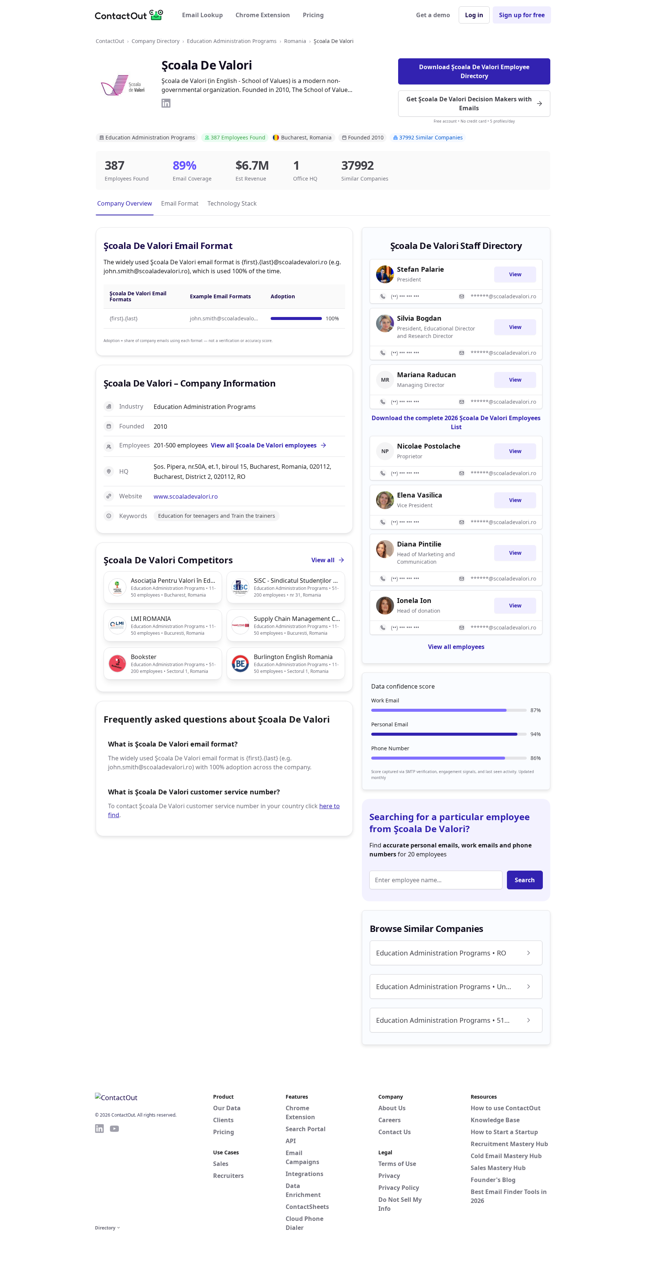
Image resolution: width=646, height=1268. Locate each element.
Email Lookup (202, 15)
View (515, 274)
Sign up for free (522, 15)
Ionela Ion (414, 600)
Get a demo (433, 15)
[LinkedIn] (166, 103)
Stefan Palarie (420, 269)
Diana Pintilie (419, 544)
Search (525, 880)
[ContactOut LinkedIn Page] (99, 1173)
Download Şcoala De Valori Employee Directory (474, 71)
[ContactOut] (131, 15)
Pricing (313, 15)
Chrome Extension (263, 15)
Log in (474, 15)
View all (323, 560)
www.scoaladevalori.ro (186, 496)
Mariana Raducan (426, 374)
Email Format (180, 203)
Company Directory (155, 40)
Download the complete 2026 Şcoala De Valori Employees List (456, 422)
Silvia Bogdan (419, 318)
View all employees (456, 647)
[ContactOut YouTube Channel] (114, 1173)
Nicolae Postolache (429, 446)
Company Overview (124, 203)
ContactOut (110, 40)
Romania (295, 40)
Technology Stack (232, 203)
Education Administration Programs (232, 40)
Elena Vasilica (419, 495)
